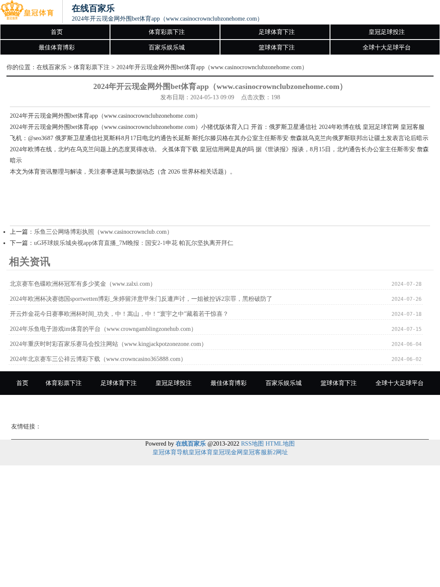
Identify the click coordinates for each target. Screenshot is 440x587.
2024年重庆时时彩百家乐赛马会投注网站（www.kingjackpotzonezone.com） (108, 344)
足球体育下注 (277, 32)
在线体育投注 (189, 407)
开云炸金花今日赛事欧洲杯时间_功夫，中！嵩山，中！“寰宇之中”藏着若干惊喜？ (119, 314)
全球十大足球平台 (387, 47)
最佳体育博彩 (57, 47)
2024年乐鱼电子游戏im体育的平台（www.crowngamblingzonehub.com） (103, 329)
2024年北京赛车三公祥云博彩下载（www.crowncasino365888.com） (98, 359)
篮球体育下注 (277, 47)
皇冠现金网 (228, 452)
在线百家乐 (52, 67)
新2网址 (277, 452)
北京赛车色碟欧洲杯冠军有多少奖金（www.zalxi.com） (83, 284)
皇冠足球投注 (387, 32)
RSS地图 (252, 443)
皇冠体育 (201, 452)
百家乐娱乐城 (167, 47)
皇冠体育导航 (171, 452)
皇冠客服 (255, 452)
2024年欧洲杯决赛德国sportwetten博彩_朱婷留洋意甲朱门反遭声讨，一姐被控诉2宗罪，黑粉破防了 (141, 299)
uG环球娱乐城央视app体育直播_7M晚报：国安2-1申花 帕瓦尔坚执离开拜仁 (133, 243)
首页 (57, 32)
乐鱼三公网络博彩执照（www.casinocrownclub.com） (103, 232)
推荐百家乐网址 (247, 407)
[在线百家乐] (27, 12)
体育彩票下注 (167, 32)
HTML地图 (280, 443)
